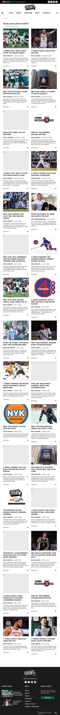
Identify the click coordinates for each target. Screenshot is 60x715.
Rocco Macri (7, 56)
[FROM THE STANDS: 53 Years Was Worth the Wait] (44, 201)
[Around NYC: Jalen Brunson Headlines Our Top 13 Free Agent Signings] (16, 540)
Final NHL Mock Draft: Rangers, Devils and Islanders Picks (41, 386)
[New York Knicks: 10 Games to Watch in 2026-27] (44, 79)
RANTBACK (46, 13)
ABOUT (37, 13)
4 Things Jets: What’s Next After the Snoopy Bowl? (18, 693)
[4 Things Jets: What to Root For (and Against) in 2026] (16, 161)
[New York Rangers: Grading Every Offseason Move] (44, 330)
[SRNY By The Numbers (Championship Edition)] (44, 583)
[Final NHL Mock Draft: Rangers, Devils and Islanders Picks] (44, 371)
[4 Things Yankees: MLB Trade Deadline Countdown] (44, 161)
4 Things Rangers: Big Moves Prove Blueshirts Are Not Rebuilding (15, 386)
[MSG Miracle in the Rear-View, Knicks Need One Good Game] (44, 455)
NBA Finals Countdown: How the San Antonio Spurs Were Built (43, 555)
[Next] (54, 659)
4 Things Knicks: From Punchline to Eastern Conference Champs (12, 598)
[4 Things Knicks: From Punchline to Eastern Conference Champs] (16, 583)
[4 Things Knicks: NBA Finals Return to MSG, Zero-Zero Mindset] (44, 498)
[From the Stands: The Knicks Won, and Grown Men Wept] (16, 330)
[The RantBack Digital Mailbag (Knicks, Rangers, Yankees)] (16, 498)
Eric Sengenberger (38, 219)
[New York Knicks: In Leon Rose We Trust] (16, 414)
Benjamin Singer (9, 347)
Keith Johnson (8, 137)
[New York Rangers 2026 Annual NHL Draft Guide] (44, 414)
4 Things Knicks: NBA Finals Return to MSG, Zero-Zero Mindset (43, 512)
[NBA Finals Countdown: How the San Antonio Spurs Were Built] (44, 540)
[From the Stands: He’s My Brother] (16, 120)
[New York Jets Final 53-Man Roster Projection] (16, 79)
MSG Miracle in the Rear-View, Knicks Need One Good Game (43, 469)
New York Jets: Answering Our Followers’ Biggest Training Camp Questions (14, 259)
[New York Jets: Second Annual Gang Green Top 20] (16, 287)
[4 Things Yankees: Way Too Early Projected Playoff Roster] (16, 455)
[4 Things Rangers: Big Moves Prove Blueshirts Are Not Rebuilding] (16, 371)
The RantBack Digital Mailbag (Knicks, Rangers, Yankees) (14, 512)
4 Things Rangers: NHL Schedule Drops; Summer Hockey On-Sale (42, 259)
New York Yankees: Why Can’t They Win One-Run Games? (13, 216)
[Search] (55, 18)
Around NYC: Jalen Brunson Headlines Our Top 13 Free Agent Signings (15, 555)
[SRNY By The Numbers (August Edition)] (44, 120)
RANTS (11, 13)
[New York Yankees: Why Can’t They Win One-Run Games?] (16, 201)
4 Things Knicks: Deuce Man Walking (17, 702)
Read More (6, 66)
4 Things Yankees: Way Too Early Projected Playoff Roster (14, 469)
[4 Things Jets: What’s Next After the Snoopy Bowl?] (16, 38)
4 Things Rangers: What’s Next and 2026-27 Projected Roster (43, 302)
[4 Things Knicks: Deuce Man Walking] (44, 38)
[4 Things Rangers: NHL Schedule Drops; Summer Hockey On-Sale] (44, 244)
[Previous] (5, 659)
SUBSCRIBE (28, 13)
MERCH (18, 13)
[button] (57, 13)
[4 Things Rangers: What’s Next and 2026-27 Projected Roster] (44, 287)
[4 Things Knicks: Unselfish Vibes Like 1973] (16, 626)
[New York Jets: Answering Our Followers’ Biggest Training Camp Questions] (16, 244)
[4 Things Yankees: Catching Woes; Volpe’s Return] (44, 626)
